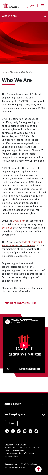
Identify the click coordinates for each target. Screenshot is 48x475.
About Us (14, 72)
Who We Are (26, 72)
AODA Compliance (29, 464)
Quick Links (12, 404)
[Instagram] (30, 431)
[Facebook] (13, 431)
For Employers (14, 414)
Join (32, 5)
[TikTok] (36, 431)
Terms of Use (11, 464)
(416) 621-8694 (28, 453)
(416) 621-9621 (13, 453)
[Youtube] (24, 431)
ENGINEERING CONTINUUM (20, 303)
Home (4, 72)
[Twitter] (19, 431)
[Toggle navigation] (42, 5)
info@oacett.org (11, 456)
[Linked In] (7, 431)
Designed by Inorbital (15, 467)
